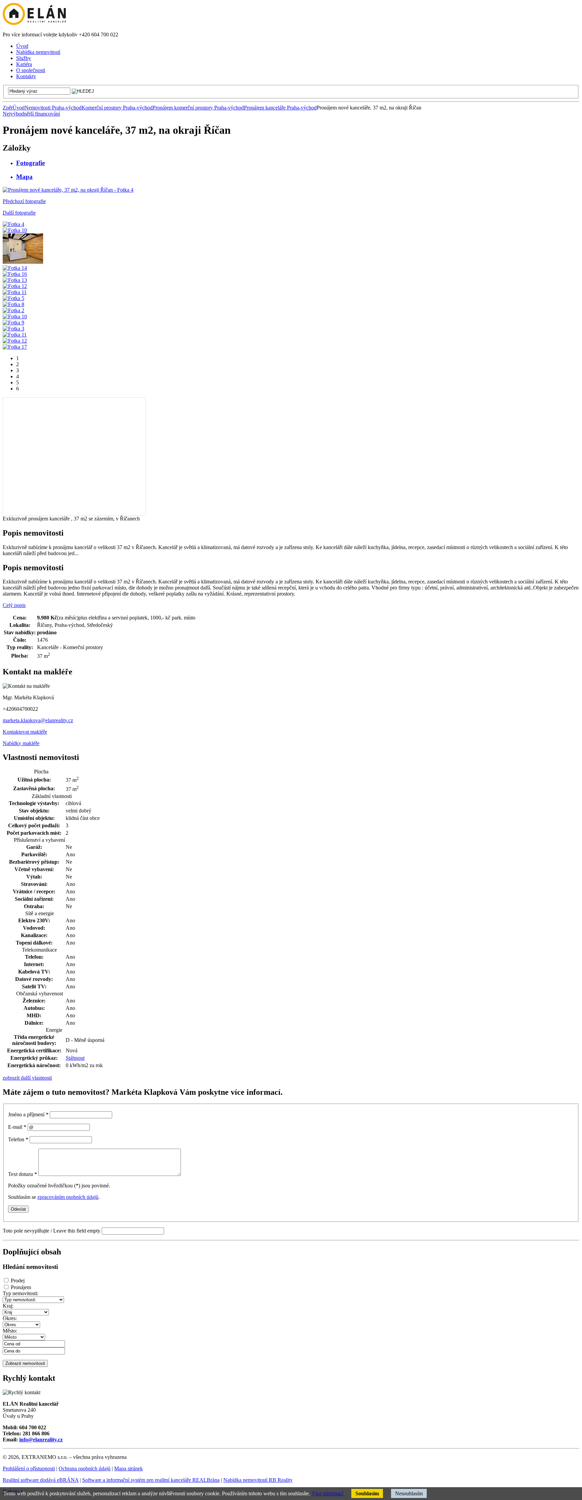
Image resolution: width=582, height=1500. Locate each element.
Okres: (10, 1318)
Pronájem (21, 1287)
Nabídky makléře (21, 743)
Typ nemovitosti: (20, 1293)
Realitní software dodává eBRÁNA (40, 1480)
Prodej (18, 1280)
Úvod (18, 107)
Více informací (327, 1493)
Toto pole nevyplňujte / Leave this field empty (51, 1231)
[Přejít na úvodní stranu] (34, 23)
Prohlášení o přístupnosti (29, 1468)
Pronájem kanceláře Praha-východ (280, 107)
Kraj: (8, 1306)
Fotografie (30, 162)
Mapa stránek (128, 1468)
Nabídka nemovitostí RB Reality (258, 1480)
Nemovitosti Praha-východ (53, 107)
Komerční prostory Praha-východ (117, 107)
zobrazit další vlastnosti (27, 1078)
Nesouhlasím (409, 1493)
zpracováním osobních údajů (67, 1197)
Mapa (24, 176)
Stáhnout (75, 1058)
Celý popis (14, 605)
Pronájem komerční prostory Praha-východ (198, 107)
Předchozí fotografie (24, 201)
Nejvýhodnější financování (31, 114)
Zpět (7, 107)
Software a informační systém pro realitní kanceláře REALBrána (151, 1480)
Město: (10, 1331)
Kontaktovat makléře (25, 732)
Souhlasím (367, 1493)
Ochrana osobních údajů (84, 1468)
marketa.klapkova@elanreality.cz (38, 720)
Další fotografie (19, 213)
